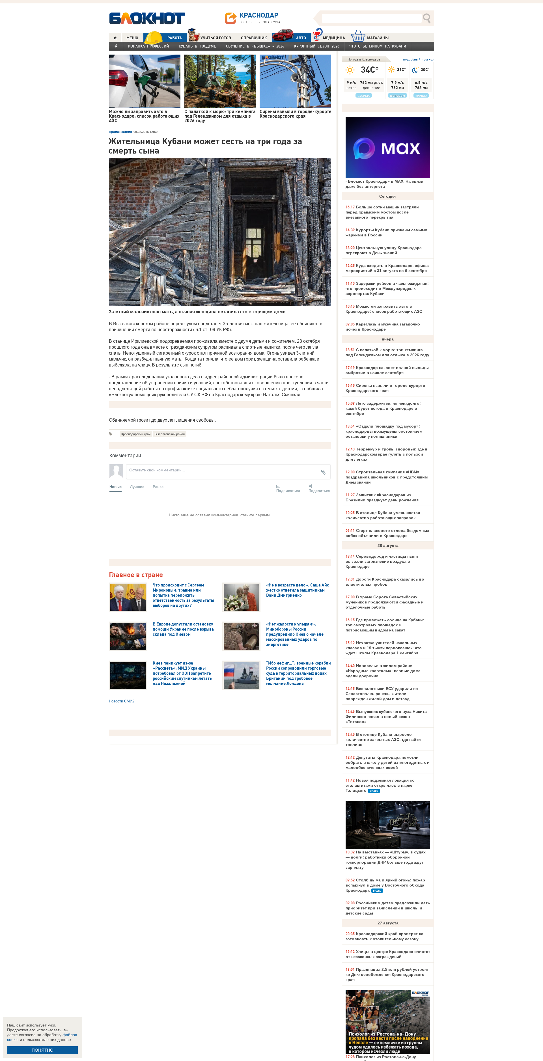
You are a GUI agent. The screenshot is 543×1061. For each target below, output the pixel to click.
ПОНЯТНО (42, 1050)
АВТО (301, 37)
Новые (115, 486)
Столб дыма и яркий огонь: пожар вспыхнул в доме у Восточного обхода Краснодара (385, 885)
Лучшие (137, 486)
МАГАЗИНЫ (378, 37)
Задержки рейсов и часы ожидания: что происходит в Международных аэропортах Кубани (387, 288)
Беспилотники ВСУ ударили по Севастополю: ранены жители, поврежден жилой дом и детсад (382, 693)
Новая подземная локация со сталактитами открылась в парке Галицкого (380, 785)
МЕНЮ (132, 37)
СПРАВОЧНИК (254, 37)
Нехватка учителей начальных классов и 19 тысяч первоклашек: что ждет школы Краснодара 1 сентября (384, 648)
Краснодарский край (135, 434)
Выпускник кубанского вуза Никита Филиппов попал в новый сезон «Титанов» (386, 716)
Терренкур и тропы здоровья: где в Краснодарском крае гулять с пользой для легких (387, 454)
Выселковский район (170, 434)
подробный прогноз (418, 59)
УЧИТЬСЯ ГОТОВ (216, 37)
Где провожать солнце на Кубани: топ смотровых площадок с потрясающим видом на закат (385, 625)
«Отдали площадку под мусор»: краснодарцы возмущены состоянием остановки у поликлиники (384, 431)
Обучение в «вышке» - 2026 (255, 46)
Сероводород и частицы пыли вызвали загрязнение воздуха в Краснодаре (382, 561)
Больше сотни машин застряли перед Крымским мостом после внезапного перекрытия (382, 212)
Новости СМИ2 (121, 701)
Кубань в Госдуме (197, 46)
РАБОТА (174, 37)
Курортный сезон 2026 (316, 46)
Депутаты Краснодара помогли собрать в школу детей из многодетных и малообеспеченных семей (388, 762)
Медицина (334, 37)
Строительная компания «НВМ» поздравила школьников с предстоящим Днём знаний (387, 477)
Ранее (158, 486)
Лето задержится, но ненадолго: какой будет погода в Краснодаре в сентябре (383, 408)
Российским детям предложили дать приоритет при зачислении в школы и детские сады (388, 908)
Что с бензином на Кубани (377, 46)
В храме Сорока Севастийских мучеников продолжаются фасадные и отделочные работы (385, 602)
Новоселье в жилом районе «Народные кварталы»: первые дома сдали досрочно (383, 670)
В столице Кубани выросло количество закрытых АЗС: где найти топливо (383, 739)
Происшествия (120, 131)
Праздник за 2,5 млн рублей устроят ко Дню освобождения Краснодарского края (387, 974)
